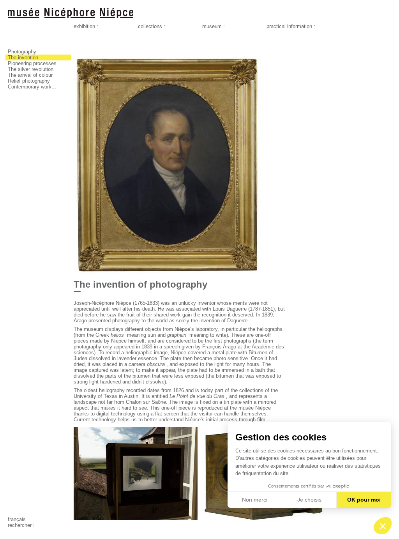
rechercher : (21, 525)
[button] (382, 525)
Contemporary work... (32, 87)
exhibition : (86, 26)
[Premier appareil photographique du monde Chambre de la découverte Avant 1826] (264, 524)
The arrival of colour (30, 75)
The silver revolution (30, 69)
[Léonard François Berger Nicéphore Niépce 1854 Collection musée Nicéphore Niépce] (168, 273)
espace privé (22, 531)
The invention (23, 57)
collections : (151, 26)
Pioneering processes (32, 63)
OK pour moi (364, 500)
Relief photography (29, 81)
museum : (213, 26)
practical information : (291, 26)
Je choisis (309, 500)
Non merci (254, 500)
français (17, 519)
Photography (22, 52)
